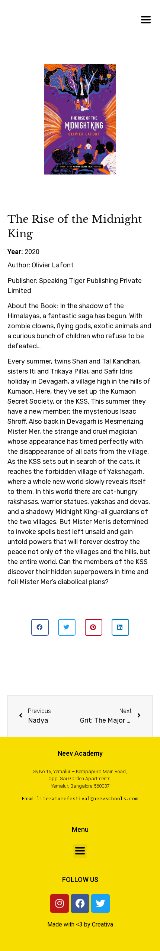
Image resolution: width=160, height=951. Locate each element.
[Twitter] (100, 903)
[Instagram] (59, 903)
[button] (40, 627)
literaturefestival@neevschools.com (87, 798)
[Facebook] (80, 903)
